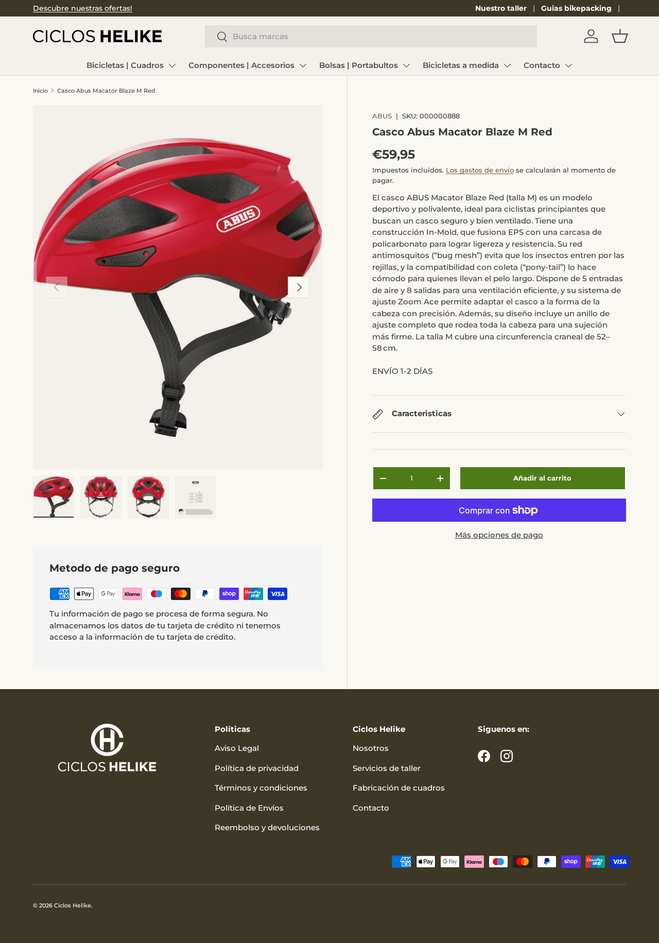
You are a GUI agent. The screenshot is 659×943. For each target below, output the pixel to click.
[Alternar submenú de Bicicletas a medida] (507, 65)
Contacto (542, 65)
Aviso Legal (237, 748)
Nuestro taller (501, 8)
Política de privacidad (257, 768)
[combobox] (371, 36)
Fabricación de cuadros (399, 788)
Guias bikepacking (576, 8)
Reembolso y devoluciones (267, 827)
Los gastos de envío (480, 170)
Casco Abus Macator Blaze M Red (106, 90)
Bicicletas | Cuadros (125, 65)
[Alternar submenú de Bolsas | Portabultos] (406, 65)
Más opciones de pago (499, 535)
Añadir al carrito (542, 478)
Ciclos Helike (72, 905)
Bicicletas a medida (461, 65)
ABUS (382, 116)
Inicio (40, 90)
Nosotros (371, 748)
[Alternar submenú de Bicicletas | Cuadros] (172, 65)
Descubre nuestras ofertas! (82, 8)
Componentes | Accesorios (241, 65)
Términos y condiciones (261, 788)
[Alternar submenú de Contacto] (568, 65)
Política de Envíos (249, 808)
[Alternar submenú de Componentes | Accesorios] (303, 65)
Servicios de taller (387, 768)
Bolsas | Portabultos (358, 65)
